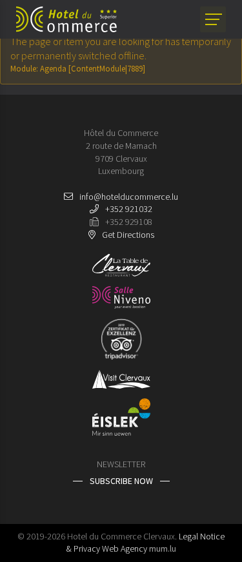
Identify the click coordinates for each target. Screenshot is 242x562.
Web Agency (124, 548)
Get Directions (128, 234)
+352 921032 (128, 209)
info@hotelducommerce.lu (128, 196)
